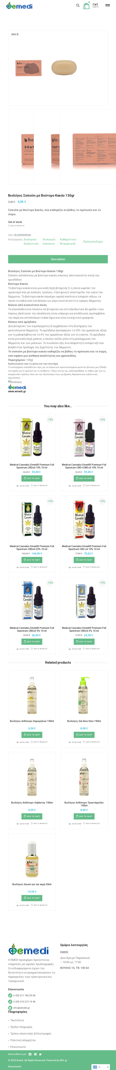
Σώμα (99, 241)
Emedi (20, 1060)
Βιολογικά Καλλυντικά (31, 241)
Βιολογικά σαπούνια (49, 241)
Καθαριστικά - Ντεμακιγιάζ (68, 241)
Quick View (24, 486)
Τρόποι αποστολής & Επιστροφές (31, 1033)
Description (58, 259)
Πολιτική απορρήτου (23, 1040)
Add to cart (33, 478)
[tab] (58, 259)
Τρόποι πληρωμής (21, 1026)
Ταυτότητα (17, 1020)
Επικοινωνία (18, 1046)
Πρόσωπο (89, 241)
